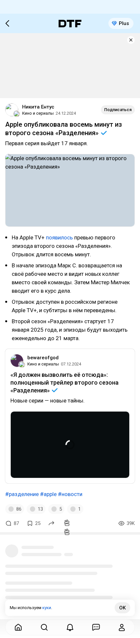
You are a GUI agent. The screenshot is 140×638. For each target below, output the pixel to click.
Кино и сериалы (38, 113)
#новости (70, 494)
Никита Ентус (38, 107)
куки (46, 607)
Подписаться (118, 109)
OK (122, 608)
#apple (48, 494)
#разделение (22, 494)
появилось (60, 237)
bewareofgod (43, 358)
